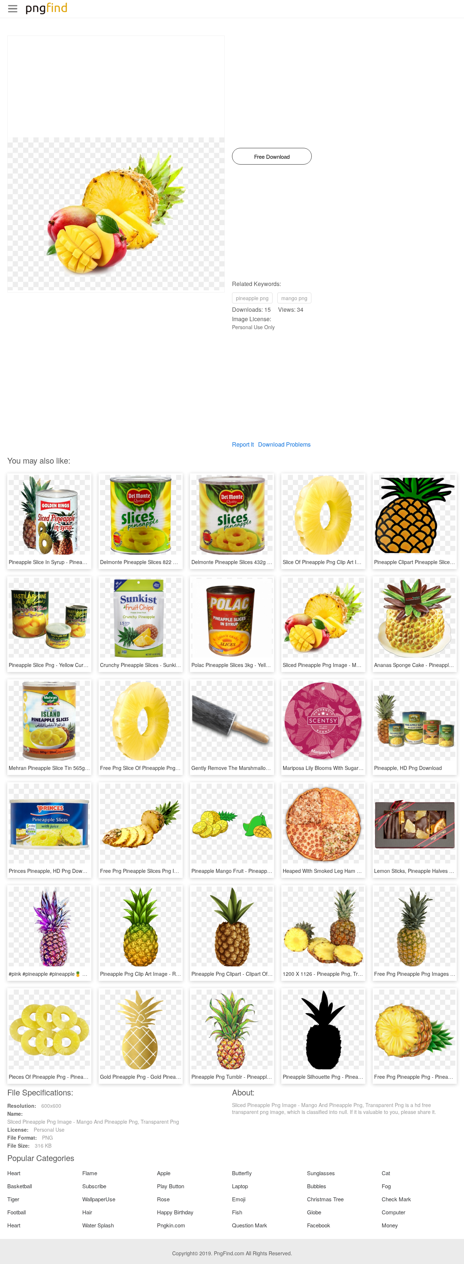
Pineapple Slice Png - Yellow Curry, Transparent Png (69, 664)
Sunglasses (321, 1173)
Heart (13, 1173)
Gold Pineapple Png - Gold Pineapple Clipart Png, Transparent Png (177, 1076)
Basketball (19, 1186)
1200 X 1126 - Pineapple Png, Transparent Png (337, 973)
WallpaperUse (98, 1199)
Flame (89, 1173)
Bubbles (316, 1186)
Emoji (238, 1199)
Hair (87, 1212)
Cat (386, 1173)
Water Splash (98, 1225)
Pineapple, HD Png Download (408, 767)
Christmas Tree (325, 1199)
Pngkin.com (171, 1225)
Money (390, 1225)
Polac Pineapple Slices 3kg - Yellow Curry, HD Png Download (261, 664)
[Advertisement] (116, 86)
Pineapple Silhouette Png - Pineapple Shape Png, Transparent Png (359, 1076)
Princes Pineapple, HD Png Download (52, 870)
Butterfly (242, 1173)
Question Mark (249, 1225)
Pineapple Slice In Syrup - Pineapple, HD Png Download (73, 561)
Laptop (240, 1186)
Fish (237, 1212)
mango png (294, 298)
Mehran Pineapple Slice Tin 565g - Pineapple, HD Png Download (83, 767)
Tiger (13, 1199)
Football (16, 1212)
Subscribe (94, 1186)
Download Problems (284, 444)
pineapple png (252, 298)
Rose (163, 1199)
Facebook (318, 1225)
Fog (386, 1186)
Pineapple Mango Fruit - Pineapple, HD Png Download (253, 870)
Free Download (272, 156)
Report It (243, 444)
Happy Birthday (175, 1212)
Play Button (170, 1186)
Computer (393, 1212)
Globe (314, 1212)
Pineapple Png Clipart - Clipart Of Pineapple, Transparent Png (262, 973)
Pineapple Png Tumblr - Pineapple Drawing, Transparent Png (261, 1076)
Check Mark (396, 1199)
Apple (163, 1173)
